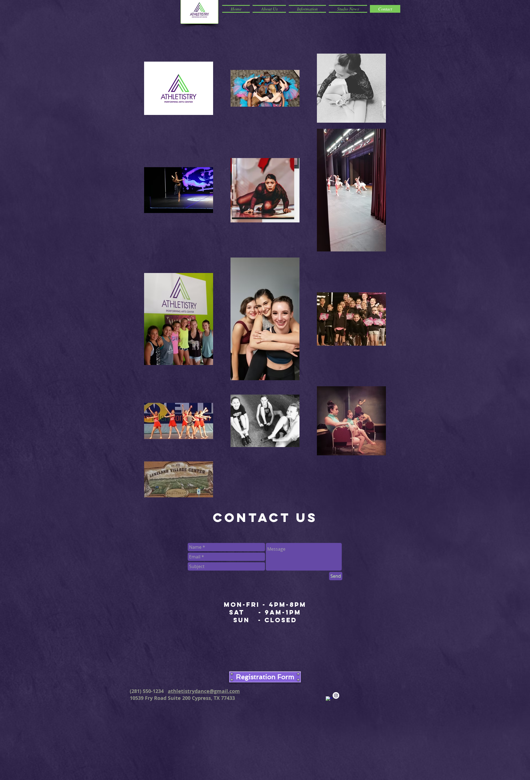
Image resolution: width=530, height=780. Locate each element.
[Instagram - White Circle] (336, 695)
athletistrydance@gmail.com (204, 691)
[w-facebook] (329, 699)
